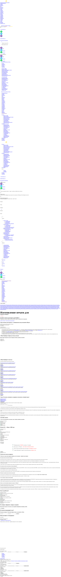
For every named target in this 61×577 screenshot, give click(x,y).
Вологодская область (3, 305)
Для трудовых (4, 81)
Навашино (3, 106)
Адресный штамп (4, 77)
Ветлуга (3, 285)
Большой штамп (7, 231)
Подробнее (1, 376)
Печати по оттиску (4, 71)
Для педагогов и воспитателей (6, 75)
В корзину (2, 508)
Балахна (3, 94)
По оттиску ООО (7, 226)
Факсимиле (3, 167)
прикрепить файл (26, 570)
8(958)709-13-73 (40, 330)
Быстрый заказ (10, 405)
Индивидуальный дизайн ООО (9, 227)
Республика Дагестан (12, 306)
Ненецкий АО (29, 307)
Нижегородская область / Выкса (5, 2)
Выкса (3, 99)
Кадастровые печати (5, 72)
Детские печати (4, 73)
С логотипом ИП (7, 221)
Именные (5, 158)
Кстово (3, 103)
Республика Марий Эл (5, 307)
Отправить (17, 563)
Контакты (3, 140)
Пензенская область (53, 305)
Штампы (3, 123)
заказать (2, 451)
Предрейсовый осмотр (5, 85)
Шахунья (3, 112)
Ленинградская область (12, 308)
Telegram (31, 330)
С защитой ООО (7, 225)
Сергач (3, 110)
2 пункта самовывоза (10, 331)
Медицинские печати (5, 70)
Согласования (6, 164)
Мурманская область (34, 305)
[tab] (30, 457)
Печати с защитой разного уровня (8, 146)
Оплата (3, 65)
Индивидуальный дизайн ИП (9, 223)
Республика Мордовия (12, 307)
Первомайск (3, 108)
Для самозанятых (6, 149)
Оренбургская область (37, 308)
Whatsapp (3, 277)
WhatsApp (26, 330)
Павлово (3, 107)
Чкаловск (3, 300)
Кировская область (22, 305)
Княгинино (3, 291)
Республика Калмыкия (34, 306)
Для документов (4, 79)
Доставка (3, 66)
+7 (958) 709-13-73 (3, 29)
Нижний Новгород (4, 93)
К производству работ (5, 82)
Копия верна (4, 83)
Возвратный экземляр (7, 155)
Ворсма (3, 98)
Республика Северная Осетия (45, 307)
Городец (3, 100)
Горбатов (3, 288)
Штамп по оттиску (4, 89)
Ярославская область (6, 306)
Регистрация (2, 40)
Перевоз (3, 297)
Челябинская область (49, 308)
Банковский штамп (4, 78)
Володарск (3, 97)
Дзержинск (3, 101)
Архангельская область (16, 305)
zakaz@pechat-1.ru (2, 38)
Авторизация (6, 40)
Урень (3, 111)
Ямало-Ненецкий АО (6, 308)
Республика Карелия (53, 306)
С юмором (3, 87)
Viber (3, 48)
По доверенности (6, 161)
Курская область (33, 307)
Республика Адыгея (47, 306)
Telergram (3, 50)
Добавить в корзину (3, 403)
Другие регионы (2, 23)
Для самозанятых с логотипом (9, 234)
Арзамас (3, 282)
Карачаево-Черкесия (41, 306)
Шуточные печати (6, 152)
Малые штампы (4, 84)
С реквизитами (4, 86)
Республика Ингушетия (18, 306)
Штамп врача (7, 230)
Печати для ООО (4, 69)
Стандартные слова (5, 88)
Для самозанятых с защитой (9, 235)
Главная (1, 320)
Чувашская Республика (53, 307)
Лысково (3, 294)
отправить (17, 513)
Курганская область (30, 308)
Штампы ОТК (4, 90)
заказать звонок (2, 558)
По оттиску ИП (7, 222)
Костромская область (28, 305)
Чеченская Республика (18, 307)
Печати (3, 63)
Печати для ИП (4, 68)
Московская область (3, 309)
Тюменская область (43, 308)
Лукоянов (3, 105)
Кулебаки (3, 104)
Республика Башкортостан (19, 308)
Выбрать (2, 373)
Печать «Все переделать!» (9, 239)
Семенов (3, 109)
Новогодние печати (5, 74)
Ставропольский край (9, 305)
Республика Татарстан (55, 308)
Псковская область (24, 307)
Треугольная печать (8, 229)
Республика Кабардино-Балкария (26, 306)
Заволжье (3, 102)
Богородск (3, 95)
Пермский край (25, 308)
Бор (2, 96)
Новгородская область (47, 305)
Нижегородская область (40, 305)
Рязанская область (38, 307)
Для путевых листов (5, 80)
